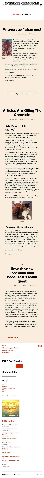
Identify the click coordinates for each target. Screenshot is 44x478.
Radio (4, 346)
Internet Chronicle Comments (9, 438)
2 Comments (32, 119)
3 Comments (33, 33)
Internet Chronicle (10, 474)
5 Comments (32, 285)
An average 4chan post (22, 29)
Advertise (5, 352)
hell (16, 254)
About (3, 384)
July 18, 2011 (23, 285)
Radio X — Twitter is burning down (10, 460)
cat (7, 254)
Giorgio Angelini (6, 442)
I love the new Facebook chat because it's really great (22, 275)
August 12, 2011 (23, 33)
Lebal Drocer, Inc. (7, 350)
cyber (10, 254)
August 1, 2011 (23, 119)
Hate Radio (8, 420)
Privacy (4, 389)
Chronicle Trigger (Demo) (10, 348)
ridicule (19, 254)
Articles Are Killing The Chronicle (22, 112)
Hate (22, 106)
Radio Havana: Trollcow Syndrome (10, 456)
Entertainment (22, 25)
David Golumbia (6, 452)
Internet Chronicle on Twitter (9, 396)
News (22, 264)
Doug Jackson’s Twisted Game (9, 424)
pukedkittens (14, 33)
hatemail (13, 254)
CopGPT (4, 464)
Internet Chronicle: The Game (9, 429)
